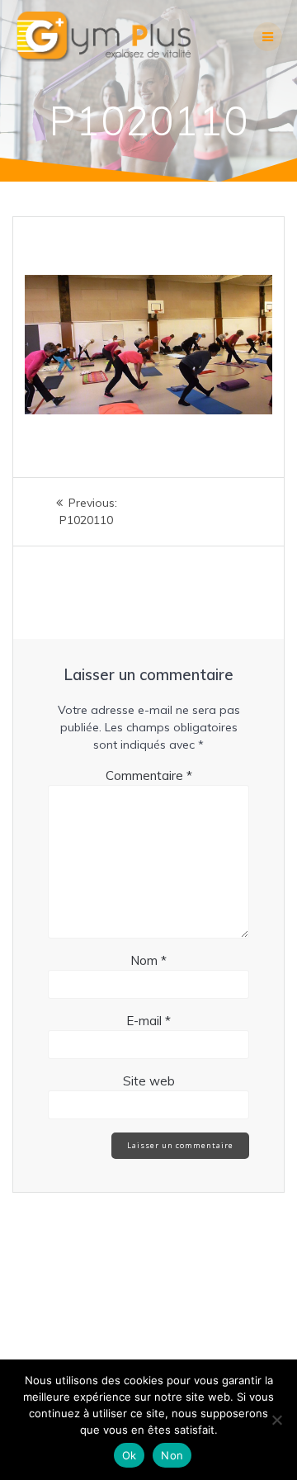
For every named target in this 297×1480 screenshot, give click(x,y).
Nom (148, 960)
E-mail (148, 1020)
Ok (129, 1455)
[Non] (276, 1419)
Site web (149, 1081)
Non (172, 1455)
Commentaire (149, 775)
